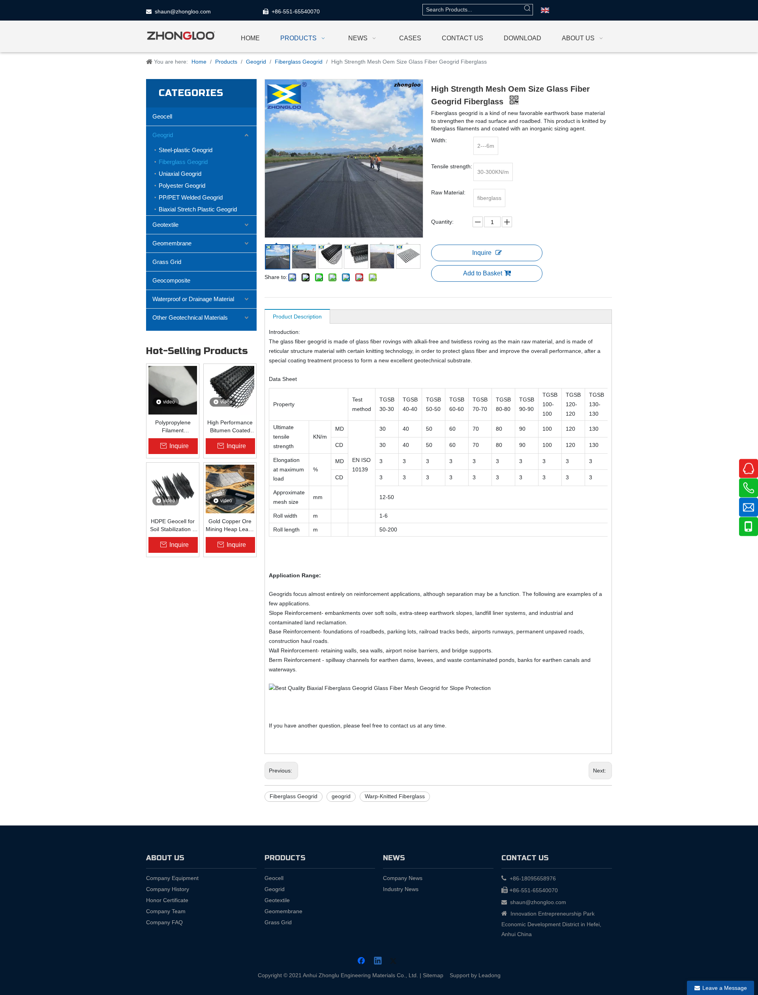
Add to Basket (482, 273)
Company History (167, 889)
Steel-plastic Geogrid (185, 150)
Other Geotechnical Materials (190, 317)
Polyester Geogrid (182, 185)
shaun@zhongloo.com (183, 11)
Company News (402, 878)
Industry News (400, 889)
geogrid (341, 796)
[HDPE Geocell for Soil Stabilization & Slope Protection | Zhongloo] (172, 489)
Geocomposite (171, 280)
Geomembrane (171, 243)
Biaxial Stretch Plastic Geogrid (198, 209)
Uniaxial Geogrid (180, 173)
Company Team (166, 911)
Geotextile (165, 224)
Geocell (162, 116)
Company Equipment (172, 878)
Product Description (297, 316)
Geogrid (162, 135)
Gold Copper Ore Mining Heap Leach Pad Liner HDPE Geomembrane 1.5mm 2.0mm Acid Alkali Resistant (230, 525)
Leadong (489, 975)
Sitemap (433, 975)
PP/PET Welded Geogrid (191, 197)
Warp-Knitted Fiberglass (395, 796)
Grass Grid (166, 261)
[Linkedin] (378, 961)
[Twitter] (394, 961)
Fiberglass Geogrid (183, 161)
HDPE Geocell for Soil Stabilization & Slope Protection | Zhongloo (173, 525)
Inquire (482, 252)
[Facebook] (362, 961)
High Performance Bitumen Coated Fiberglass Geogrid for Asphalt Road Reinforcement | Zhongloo (230, 426)
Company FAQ (164, 922)
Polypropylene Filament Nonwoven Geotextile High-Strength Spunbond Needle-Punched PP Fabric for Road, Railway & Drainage (172, 426)
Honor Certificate (167, 900)
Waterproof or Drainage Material (193, 299)
